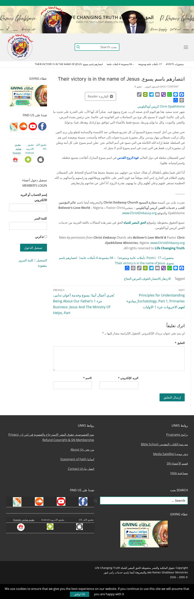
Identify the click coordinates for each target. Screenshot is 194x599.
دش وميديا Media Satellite (170, 454)
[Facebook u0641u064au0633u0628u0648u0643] (184, 3)
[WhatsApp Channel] (150, 3)
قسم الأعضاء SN (177, 463)
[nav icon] (185, 47)
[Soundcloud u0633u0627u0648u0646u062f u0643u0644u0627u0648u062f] (171, 3)
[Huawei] (123, 3)
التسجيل (42, 260)
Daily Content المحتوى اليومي (162, 86)
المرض (136, 279)
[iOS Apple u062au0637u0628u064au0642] (130, 3)
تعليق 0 (138, 86)
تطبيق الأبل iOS (86, 519)
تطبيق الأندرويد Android (29, 149)
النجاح (127, 279)
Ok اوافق (79, 594)
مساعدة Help (179, 473)
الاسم (87, 378)
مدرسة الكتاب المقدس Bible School (164, 444)
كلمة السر (40, 218)
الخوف (146, 279)
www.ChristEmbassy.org (139, 213)
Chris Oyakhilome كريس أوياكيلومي (161, 106)
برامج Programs (177, 434)
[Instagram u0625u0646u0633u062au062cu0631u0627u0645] (157, 3)
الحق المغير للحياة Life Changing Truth (110, 17)
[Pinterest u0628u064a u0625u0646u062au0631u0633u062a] (143, 3)
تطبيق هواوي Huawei (17, 149)
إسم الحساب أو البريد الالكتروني (33, 197)
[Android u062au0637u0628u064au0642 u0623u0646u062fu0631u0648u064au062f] (136, 3)
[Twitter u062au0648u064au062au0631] (164, 3)
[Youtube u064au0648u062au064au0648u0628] (178, 3)
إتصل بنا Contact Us (81, 469)
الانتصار (155, 279)
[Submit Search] (78, 46)
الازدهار (166, 279)
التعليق (180, 343)
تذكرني (39, 237)
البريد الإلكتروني (128, 378)
